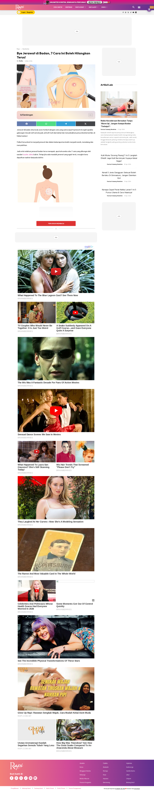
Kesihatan (26, 49)
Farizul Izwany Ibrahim (108, 129)
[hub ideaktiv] (139, 6)
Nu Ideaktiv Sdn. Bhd (120, 788)
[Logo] (20, 7)
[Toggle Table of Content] (89, 115)
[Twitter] (128, 12)
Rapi (18, 49)
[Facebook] (123, 12)
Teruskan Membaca (56, 223)
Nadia (21, 61)
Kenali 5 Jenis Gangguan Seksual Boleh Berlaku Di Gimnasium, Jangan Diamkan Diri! (119, 175)
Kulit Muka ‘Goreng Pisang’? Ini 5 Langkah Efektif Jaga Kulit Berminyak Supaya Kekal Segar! (119, 158)
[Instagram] (125, 12)
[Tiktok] (131, 12)
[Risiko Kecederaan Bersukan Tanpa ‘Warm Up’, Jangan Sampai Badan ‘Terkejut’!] (119, 104)
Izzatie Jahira (28, 154)
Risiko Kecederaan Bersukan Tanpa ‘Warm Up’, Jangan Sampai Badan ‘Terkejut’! (116, 123)
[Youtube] (133, 12)
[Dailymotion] (136, 12)
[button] (133, 7)
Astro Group (137, 788)
